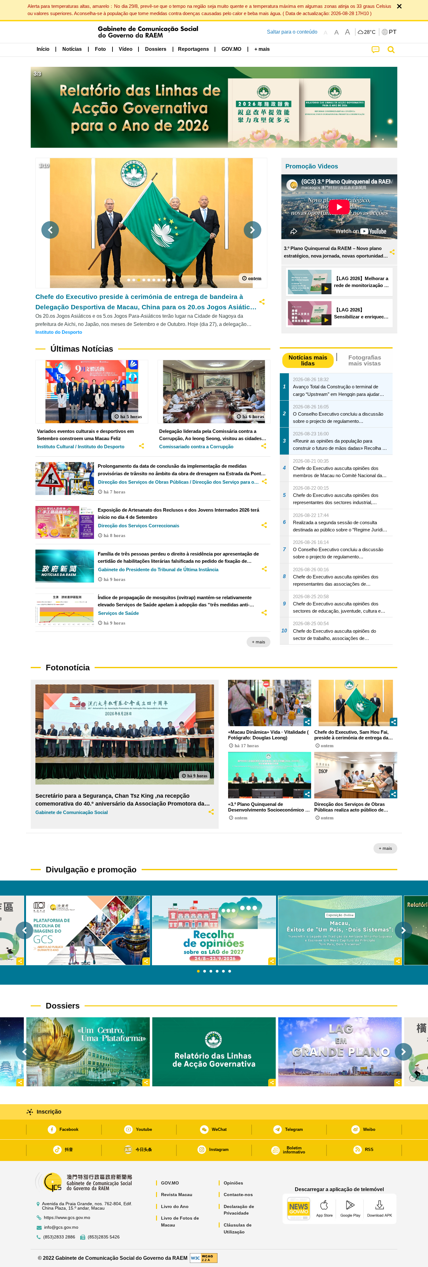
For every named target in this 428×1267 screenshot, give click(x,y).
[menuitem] (72, 49)
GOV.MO (170, 1182)
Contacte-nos (238, 1194)
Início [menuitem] (43, 49)
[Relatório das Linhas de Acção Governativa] (214, 1052)
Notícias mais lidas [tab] (308, 360)
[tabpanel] (214, 930)
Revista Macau (176, 1194)
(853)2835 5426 (104, 1237)
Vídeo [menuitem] (126, 49)
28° (370, 32)
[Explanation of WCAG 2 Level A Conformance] (203, 1257)
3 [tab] (211, 971)
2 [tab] (204, 971)
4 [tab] (217, 971)
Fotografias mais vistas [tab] (364, 360)
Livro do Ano (175, 1206)
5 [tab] (223, 971)
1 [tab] (198, 971)
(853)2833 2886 (59, 1237)
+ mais (258, 641)
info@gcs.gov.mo (61, 1227)
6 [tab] (230, 971)
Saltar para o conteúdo (292, 32)
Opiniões (233, 1182)
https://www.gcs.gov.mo (67, 1217)
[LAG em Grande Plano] (340, 1052)
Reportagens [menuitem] (193, 49)
